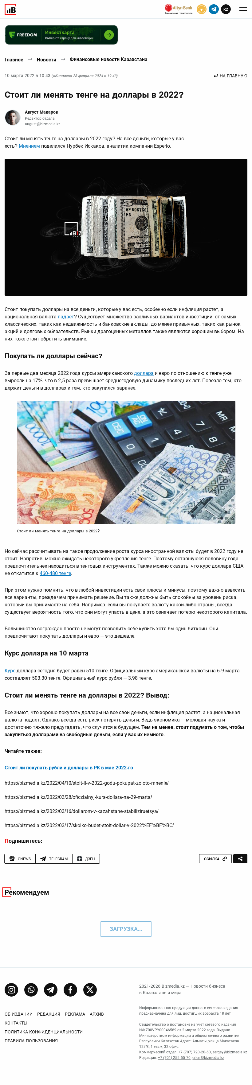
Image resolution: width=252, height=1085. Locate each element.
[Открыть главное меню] (243, 9)
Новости (46, 60)
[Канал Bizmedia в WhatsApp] (31, 990)
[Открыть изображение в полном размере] (126, 227)
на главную (233, 76)
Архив (97, 1014)
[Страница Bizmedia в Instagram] (11, 990)
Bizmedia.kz (173, 986)
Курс (10, 671)
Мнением (29, 146)
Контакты (16, 1023)
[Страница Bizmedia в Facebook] (70, 990)
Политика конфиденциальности (44, 1032)
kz (225, 9)
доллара (144, 373)
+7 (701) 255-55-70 (174, 1058)
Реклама (75, 1014)
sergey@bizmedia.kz (230, 1052)
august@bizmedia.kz (42, 124)
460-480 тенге (55, 573)
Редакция (48, 1014)
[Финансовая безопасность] (178, 9)
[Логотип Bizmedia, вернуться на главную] (10, 9)
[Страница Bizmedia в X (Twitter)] (90, 990)
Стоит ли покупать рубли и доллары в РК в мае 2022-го (69, 768)
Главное (14, 60)
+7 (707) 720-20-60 (194, 1052)
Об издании (19, 1014)
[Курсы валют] (201, 9)
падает (66, 317)
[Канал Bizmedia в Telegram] (50, 990)
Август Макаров (41, 112)
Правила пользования (31, 1041)
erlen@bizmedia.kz (208, 1058)
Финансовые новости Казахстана (109, 59)
